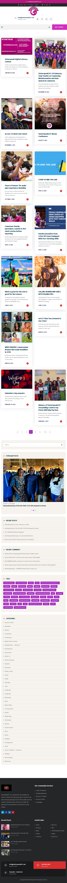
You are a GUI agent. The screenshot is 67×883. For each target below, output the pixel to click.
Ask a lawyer (22, 586)
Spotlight (7, 739)
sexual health (35, 600)
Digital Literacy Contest (11, 641)
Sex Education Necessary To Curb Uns (21, 850)
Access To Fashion (41, 796)
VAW (19, 604)
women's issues (8, 607)
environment (38, 590)
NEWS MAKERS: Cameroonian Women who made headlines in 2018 (16, 349)
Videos (38, 833)
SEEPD (5, 600)
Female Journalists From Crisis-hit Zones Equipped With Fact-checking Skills (48, 236)
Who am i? (34, 568)
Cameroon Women (8, 590)
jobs (53, 593)
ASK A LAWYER (59, 27)
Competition (8, 634)
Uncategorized (9, 742)
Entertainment (8, 649)
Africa (37, 583)
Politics (7, 712)
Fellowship (7, 667)
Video (25, 604)
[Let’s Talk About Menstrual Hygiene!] (33, 480)
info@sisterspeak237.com (26, 17)
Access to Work (9, 622)
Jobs (6, 686)
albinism (14, 586)
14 (45, 432)
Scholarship (8, 720)
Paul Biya (43, 597)
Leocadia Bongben (24, 597)
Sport (6, 731)
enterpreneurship (28, 590)
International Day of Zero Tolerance (20, 825)
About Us (54, 825)
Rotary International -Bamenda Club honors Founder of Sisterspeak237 (37, 565)
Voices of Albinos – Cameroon (13, 750)
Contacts (38, 836)
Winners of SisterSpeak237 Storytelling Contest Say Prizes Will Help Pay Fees (49, 407)
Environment (8, 652)
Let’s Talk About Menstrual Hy (19, 841)
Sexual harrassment (24, 600)
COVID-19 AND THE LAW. (47, 180)
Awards (30, 586)
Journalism (59, 593)
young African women (20, 607)
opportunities (35, 597)
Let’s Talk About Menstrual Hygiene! (15, 506)
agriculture (6, 586)
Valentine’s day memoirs (15, 393)
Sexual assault (13, 600)
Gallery (53, 833)
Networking (8, 697)
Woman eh (8, 761)
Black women (45, 586)
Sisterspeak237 (45, 600)
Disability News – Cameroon (12, 645)
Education (18, 590)
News (6, 701)
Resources (54, 836)
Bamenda (37, 586)
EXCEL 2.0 (7, 656)
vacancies (13, 604)
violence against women (35, 604)
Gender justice (7, 593)
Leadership (8, 690)
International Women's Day (42, 593)
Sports (6, 735)
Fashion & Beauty (9, 660)
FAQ (53, 828)
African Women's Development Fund (50, 583)
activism (31, 583)
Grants (6, 675)
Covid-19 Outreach (41, 790)
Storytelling (39, 802)
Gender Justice (9, 671)
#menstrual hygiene (9, 583)
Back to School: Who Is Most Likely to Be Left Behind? (19, 539)
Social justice (55, 600)
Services (38, 828)
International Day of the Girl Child (19, 833)
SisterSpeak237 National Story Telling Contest (26, 553)
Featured (7, 664)
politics (56, 597)
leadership (14, 597)
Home (37, 825)
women (53, 604)
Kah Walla (6, 597)
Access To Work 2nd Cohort (16, 134)
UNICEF (6, 604)
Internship (7, 682)
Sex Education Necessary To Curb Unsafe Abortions (19, 536)
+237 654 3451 (46, 864)
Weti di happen (9, 757)
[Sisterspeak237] (33, 11)
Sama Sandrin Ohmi (10, 557)
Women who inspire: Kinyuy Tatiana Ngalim (28, 557)
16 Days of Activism (21, 583)
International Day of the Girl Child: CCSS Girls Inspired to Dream (22, 528)
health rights (31, 593)
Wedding (46, 604)
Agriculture (8, 626)
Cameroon (53, 586)
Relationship (8, 716)
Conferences (8, 637)
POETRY (50, 597)
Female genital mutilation (49, 590)
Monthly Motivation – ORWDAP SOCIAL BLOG (17, 568)
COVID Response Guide (58, 830)
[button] (31, 510)
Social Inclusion (9, 727)
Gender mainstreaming (19, 593)
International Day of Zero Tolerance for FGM (17, 524)
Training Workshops (41, 793)
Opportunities (8, 705)
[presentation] (4, 510)
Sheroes (7, 724)
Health (13, 503)
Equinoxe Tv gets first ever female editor (29, 561)
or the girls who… (9, 709)
